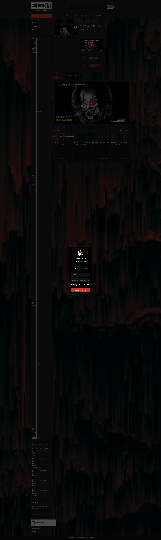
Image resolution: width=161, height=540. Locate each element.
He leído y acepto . (80, 285)
